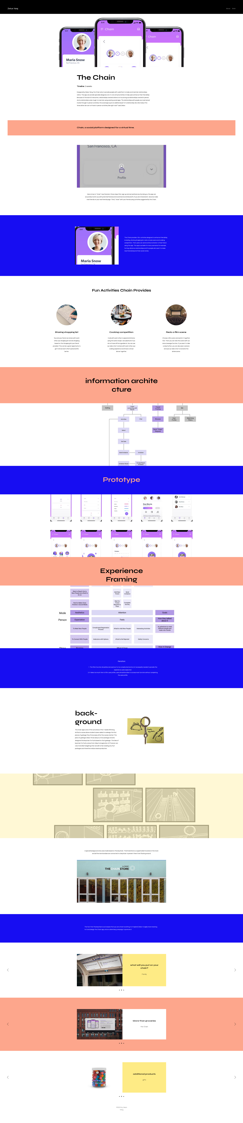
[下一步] (235, 970)
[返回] (8, 970)
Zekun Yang (13, 8)
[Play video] (121, 166)
